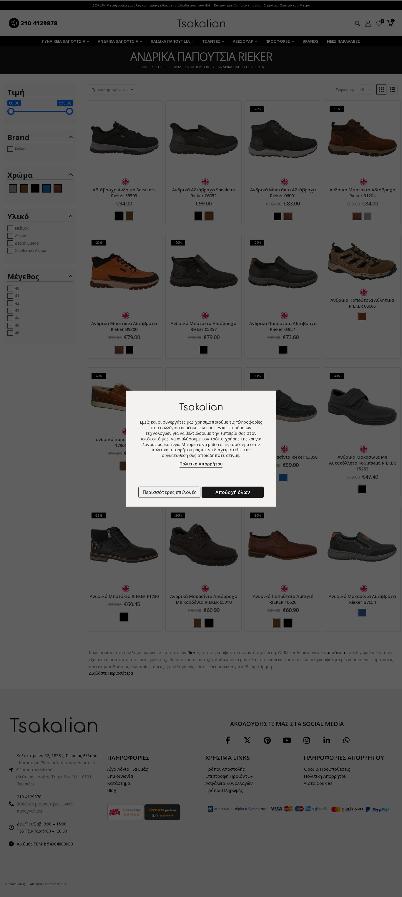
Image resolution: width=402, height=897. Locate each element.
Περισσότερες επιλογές (169, 492)
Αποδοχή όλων (232, 492)
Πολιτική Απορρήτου (201, 464)
